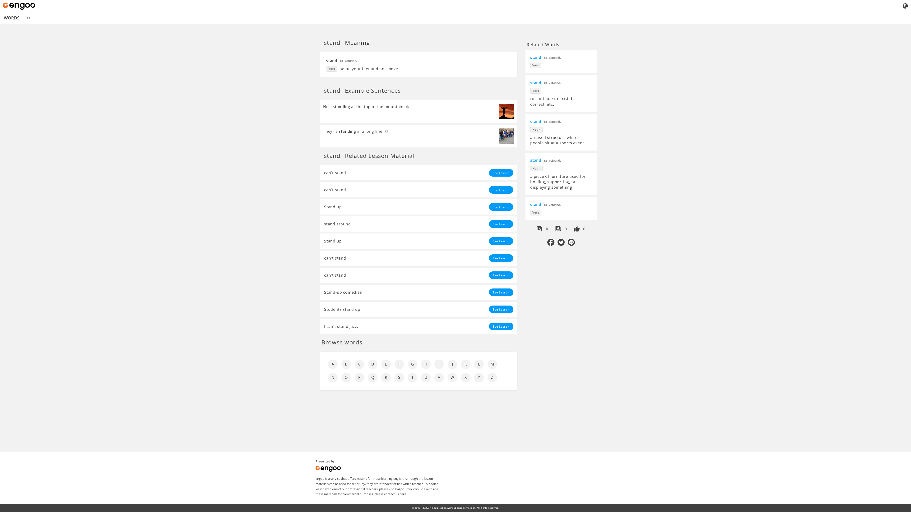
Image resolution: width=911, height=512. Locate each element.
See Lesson (501, 173)
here (403, 494)
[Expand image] (506, 111)
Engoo (399, 489)
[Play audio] (341, 61)
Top (27, 18)
